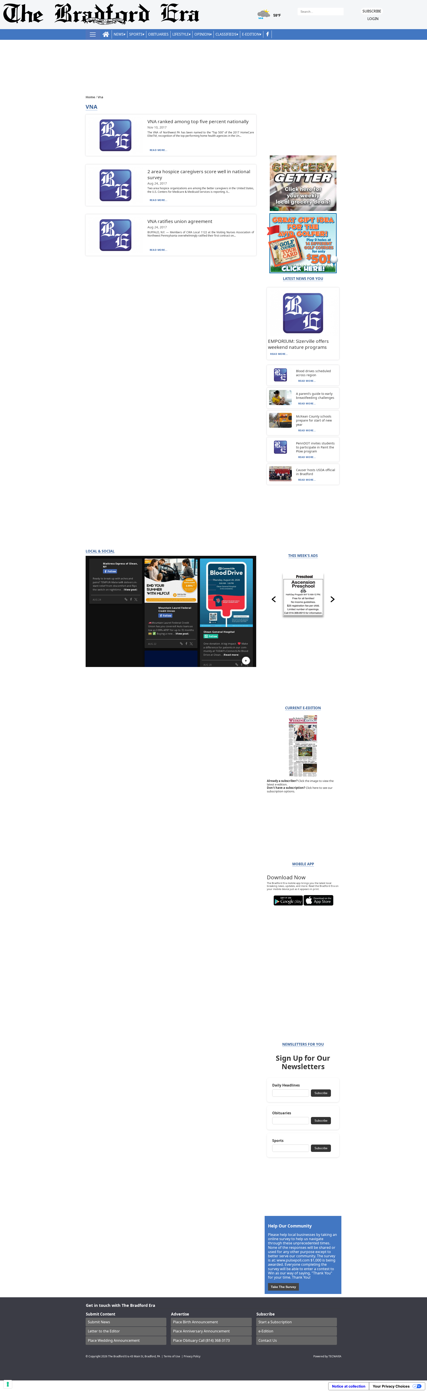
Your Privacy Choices (391, 1386)
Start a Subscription (275, 1322)
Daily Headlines (286, 1085)
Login (373, 19)
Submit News (99, 1322)
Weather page (269, 16)
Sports (136, 34)
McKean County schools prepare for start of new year (314, 420)
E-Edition (251, 34)
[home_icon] (106, 34)
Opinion (202, 34)
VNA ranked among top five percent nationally (198, 121)
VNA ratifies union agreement (179, 221)
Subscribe (372, 11)
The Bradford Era (118, 1356)
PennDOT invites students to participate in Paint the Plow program (315, 447)
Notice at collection (348, 1386)
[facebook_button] (268, 34)
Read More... (158, 150)
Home (91, 97)
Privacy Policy (192, 1356)
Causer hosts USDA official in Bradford (315, 472)
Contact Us (267, 1340)
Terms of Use (172, 1356)
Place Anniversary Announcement (201, 1331)
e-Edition (265, 1331)
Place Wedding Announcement (114, 1340)
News (119, 34)
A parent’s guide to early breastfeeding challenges (315, 396)
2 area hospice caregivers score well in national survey (198, 174)
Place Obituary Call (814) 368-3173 (201, 1340)
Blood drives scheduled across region (313, 373)
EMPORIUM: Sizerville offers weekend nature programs (298, 344)
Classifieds (226, 34)
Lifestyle (180, 34)
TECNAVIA (334, 1356)
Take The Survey (283, 1287)
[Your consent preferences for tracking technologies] (8, 1384)
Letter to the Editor (104, 1331)
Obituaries (158, 34)
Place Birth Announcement (195, 1322)
